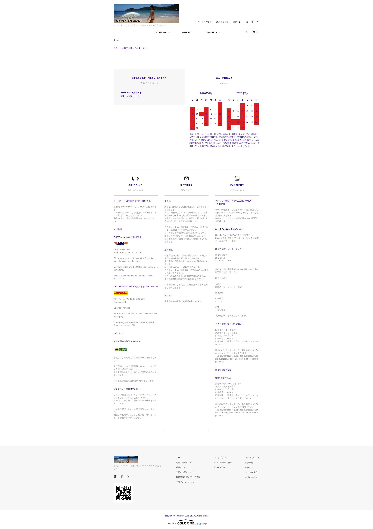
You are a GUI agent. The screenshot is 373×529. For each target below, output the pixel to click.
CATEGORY (160, 32)
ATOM (222, 467)
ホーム (116, 39)
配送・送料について (185, 462)
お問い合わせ (251, 477)
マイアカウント (205, 21)
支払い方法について (185, 472)
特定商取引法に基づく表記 (188, 477)
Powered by (171, 523)
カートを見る (251, 472)
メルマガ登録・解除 (223, 462)
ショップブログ (221, 457)
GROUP (186, 32)
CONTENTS (211, 32)
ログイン (237, 21)
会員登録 (249, 462)
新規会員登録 (222, 21)
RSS (216, 467)
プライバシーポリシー (186, 482)
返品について (182, 467)
